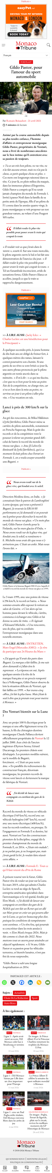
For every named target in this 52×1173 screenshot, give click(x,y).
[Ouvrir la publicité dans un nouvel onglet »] (26, 21)
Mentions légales (36, 1159)
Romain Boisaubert (16, 120)
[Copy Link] (39, 982)
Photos (38, 1109)
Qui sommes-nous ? (15, 1159)
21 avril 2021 (34, 120)
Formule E (42, 1033)
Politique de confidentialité (26, 1162)
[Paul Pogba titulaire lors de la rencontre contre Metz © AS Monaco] (14, 1098)
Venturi (39, 738)
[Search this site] (48, 45)
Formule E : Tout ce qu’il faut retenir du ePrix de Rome (25, 868)
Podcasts (47, 1170)
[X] (13, 982)
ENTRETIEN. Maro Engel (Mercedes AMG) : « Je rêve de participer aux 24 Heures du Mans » (25, 647)
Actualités (19, 992)
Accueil (4, 1170)
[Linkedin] (30, 982)
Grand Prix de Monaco (38, 1112)
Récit (9, 1033)
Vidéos (37, 1170)
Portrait (26, 62)
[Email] (47, 982)
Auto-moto (10, 1003)
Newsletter (27, 1170)
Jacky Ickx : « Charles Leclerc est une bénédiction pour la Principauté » (25, 339)
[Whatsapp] (4, 982)
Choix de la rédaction (16, 998)
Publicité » (26, 290)
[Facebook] (21, 982)
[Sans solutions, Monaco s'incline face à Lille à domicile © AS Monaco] (14, 1062)
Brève (33, 1033)
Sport (35, 998)
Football (17, 1033)
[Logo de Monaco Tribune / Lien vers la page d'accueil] (26, 45)
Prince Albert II (41, 1072)
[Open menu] (3, 43)
